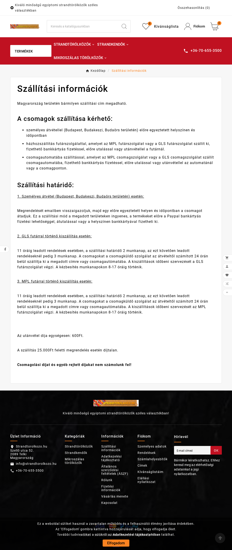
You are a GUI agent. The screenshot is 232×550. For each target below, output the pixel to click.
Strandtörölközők (79, 446)
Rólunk (106, 480)
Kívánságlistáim (150, 472)
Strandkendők (76, 453)
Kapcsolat (109, 503)
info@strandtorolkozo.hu (36, 463)
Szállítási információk (111, 448)
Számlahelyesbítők (153, 459)
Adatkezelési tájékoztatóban (136, 534)
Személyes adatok (152, 446)
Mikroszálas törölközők (74, 461)
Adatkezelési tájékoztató (111, 458)
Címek (142, 465)
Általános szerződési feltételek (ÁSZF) (114, 470)
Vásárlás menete (114, 496)
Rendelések (147, 453)
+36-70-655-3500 (30, 470)
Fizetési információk (111, 488)
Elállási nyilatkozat (147, 480)
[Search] (124, 26)
